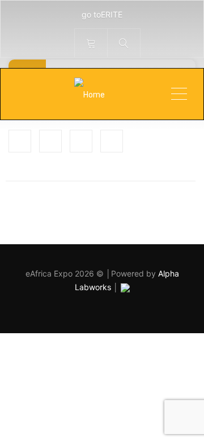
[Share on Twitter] (50, 141)
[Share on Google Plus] (81, 141)
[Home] (89, 94)
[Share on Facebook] (19, 141)
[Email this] (111, 141)
